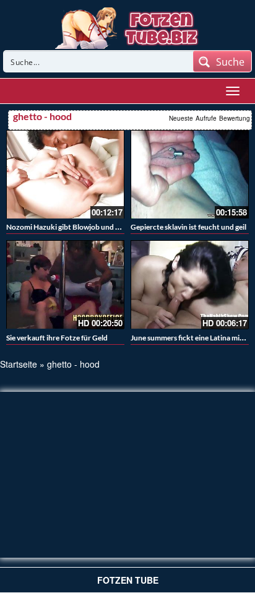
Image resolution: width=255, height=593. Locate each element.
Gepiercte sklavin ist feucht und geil (188, 227)
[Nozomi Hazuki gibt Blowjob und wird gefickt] (65, 174)
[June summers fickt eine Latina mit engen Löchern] (190, 284)
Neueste (181, 118)
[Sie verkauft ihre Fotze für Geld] (65, 284)
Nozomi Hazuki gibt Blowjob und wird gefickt (80, 227)
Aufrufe (206, 118)
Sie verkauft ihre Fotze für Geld (57, 337)
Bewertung (234, 118)
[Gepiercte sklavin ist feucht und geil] (190, 174)
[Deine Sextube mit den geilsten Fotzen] (128, 26)
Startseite (18, 364)
